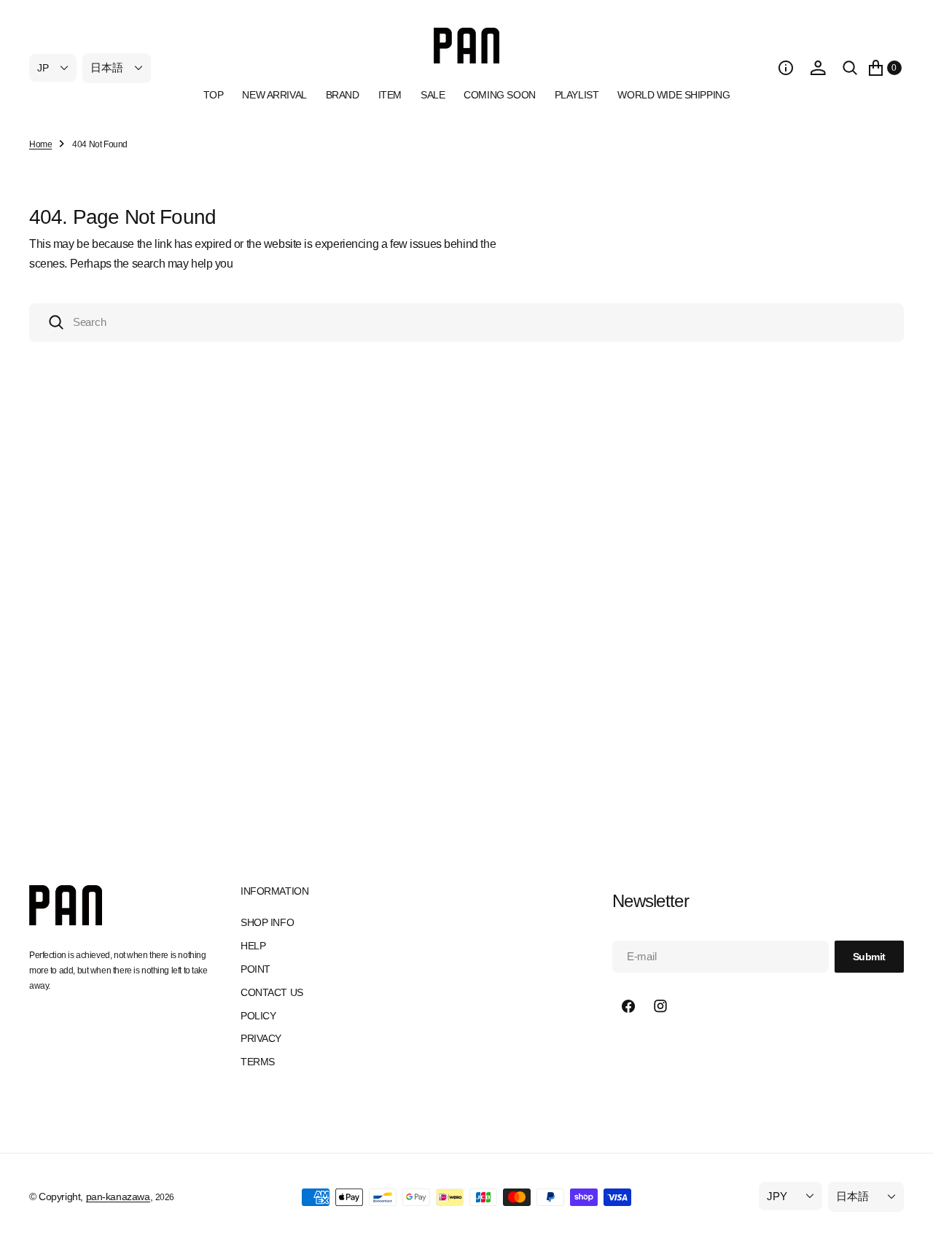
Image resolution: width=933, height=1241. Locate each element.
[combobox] (466, 322)
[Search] (850, 68)
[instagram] (660, 1006)
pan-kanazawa (118, 1196)
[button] (786, 68)
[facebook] (628, 1006)
